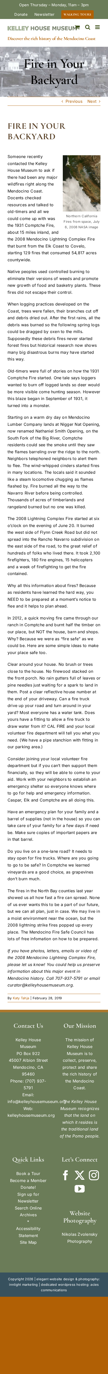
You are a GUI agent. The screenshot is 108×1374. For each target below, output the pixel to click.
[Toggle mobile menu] (97, 27)
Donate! (28, 1187)
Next (91, 101)
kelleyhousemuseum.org (31, 1115)
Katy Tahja (21, 998)
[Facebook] (66, 1175)
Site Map (28, 1242)
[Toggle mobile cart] (77, 27)
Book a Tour (28, 1173)
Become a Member (28, 1180)
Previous (74, 101)
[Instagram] (94, 1175)
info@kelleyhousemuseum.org (37, 1101)
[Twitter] (80, 1175)
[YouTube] (80, 1189)
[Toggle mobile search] (87, 27)
